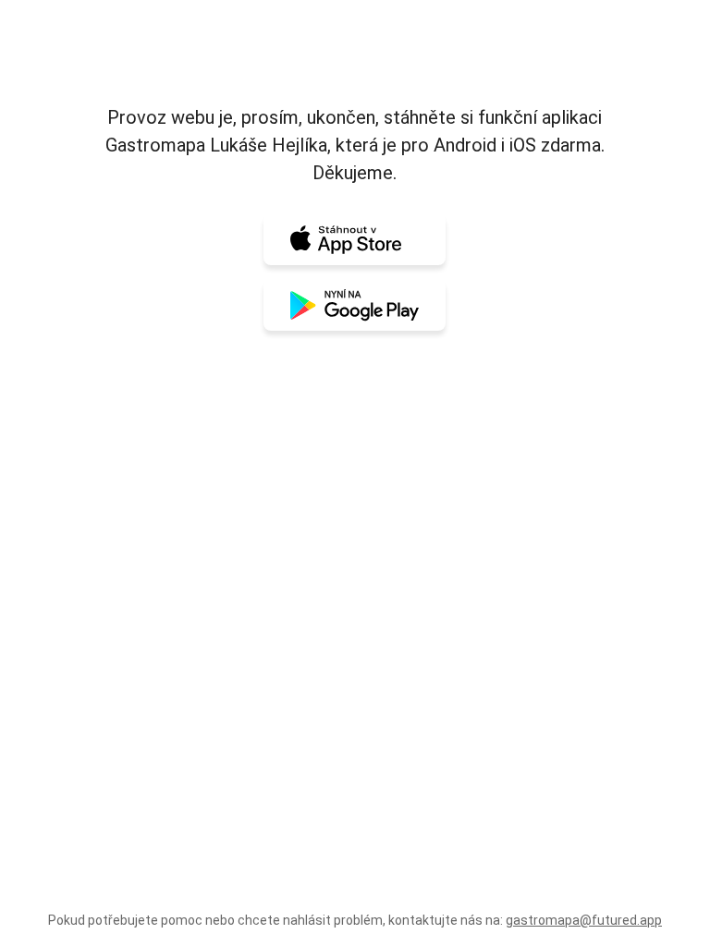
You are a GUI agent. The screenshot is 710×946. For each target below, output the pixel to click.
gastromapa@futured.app (584, 920)
